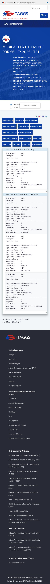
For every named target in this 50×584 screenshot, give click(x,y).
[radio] (16, 104)
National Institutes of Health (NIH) (20, 515)
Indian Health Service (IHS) (18, 511)
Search (37, 8)
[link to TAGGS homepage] (18, 14)
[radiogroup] (16, 106)
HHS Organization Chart (17, 425)
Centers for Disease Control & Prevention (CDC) (23, 486)
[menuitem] (36, 116)
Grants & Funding (14, 407)
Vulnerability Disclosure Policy (19, 438)
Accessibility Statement (16, 403)
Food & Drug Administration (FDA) (20, 499)
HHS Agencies (13, 421)
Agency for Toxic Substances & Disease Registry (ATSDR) (22, 479)
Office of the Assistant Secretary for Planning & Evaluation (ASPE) (24, 541)
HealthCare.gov (14, 363)
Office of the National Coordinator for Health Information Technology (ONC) (24, 548)
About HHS (12, 399)
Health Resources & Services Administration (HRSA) (24, 505)
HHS (10, 416)
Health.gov (12, 412)
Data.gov (11, 355)
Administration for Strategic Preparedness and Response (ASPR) (23, 465)
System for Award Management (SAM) (22, 368)
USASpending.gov (14, 385)
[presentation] (25, 219)
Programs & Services (15, 434)
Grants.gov (12, 359)
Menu (43, 15)
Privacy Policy (13, 429)
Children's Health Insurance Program (33, 176)
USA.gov (11, 381)
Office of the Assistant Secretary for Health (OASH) (23, 534)
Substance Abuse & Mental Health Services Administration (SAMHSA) (23, 521)
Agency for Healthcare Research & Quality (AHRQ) (23, 472)
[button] (32, 8)
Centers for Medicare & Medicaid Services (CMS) (23, 493)
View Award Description (30, 105)
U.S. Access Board (14, 377)
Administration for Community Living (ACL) (23, 460)
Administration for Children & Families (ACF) (24, 455)
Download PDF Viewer (16, 563)
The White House (14, 372)
